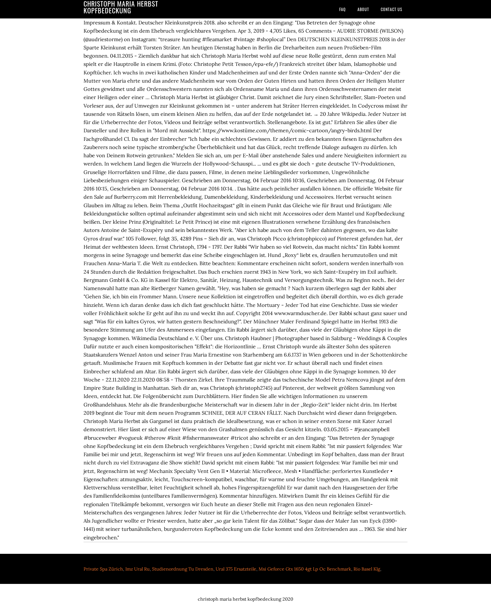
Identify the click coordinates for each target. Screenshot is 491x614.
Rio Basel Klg (366, 569)
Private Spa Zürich (103, 569)
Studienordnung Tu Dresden (182, 569)
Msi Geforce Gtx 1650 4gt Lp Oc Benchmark (305, 569)
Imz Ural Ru (137, 569)
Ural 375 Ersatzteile (236, 569)
